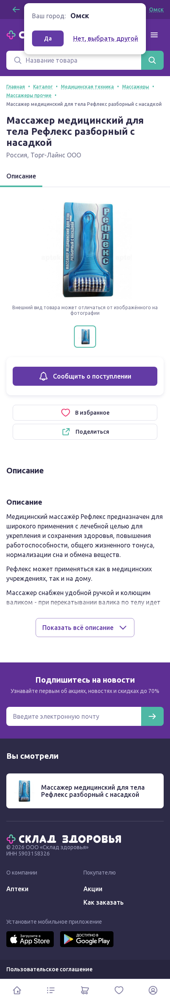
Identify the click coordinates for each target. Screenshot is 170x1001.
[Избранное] (119, 990)
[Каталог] (51, 990)
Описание (21, 176)
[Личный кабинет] (153, 990)
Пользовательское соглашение (49, 969)
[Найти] (152, 60)
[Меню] (154, 34)
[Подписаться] (152, 716)
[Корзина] (85, 990)
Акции (92, 888)
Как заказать (103, 902)
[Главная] (65, 838)
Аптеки (17, 888)
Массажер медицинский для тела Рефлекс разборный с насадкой (93, 791)
